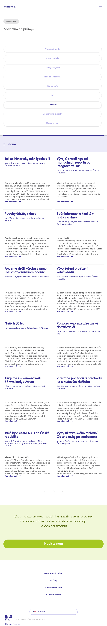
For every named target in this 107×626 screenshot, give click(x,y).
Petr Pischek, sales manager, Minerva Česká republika (77, 273)
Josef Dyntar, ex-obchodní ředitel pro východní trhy (78, 328)
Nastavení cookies (12, 624)
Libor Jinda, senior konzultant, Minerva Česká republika (25, 383)
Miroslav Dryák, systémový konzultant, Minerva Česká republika (78, 438)
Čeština (41, 612)
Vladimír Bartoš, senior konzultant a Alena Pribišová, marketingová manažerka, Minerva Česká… (27, 439)
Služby (53, 581)
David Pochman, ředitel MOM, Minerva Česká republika (78, 166)
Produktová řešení (53, 574)
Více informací (11, 202)
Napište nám (53, 544)
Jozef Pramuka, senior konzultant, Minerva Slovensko (24, 217)
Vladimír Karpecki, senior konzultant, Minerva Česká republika (27, 162)
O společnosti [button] (11, 21)
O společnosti (53, 595)
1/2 (53, 492)
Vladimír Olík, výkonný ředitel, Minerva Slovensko (27, 272)
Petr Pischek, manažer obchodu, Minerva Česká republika (79, 383)
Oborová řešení (53, 588)
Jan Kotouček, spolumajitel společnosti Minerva (26, 325)
